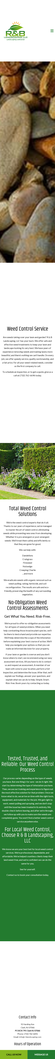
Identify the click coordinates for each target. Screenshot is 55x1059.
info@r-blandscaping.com (30, 1040)
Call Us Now (13, 1054)
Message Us (41, 1054)
